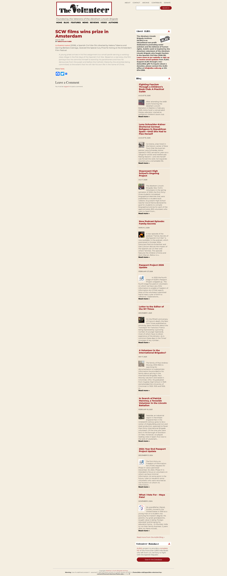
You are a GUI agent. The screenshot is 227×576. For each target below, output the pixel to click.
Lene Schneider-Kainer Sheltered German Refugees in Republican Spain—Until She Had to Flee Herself (152, 129)
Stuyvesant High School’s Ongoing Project (149, 173)
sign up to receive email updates (153, 58)
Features (76, 22)
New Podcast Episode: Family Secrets (151, 222)
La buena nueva (62, 45)
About (127, 3)
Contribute (157, 3)
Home (59, 22)
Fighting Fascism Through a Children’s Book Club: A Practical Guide (151, 88)
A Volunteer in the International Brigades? (152, 351)
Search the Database (153, 560)
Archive (145, 3)
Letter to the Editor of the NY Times (151, 307)
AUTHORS (113, 22)
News (85, 22)
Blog (66, 22)
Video (104, 22)
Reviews (94, 22)
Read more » (143, 116)
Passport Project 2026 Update (151, 266)
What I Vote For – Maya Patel (152, 496)
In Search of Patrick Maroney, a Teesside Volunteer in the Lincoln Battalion (153, 402)
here (62, 69)
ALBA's (139, 548)
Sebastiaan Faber (65, 41)
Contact (136, 3)
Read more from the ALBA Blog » (151, 537)
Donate (167, 3)
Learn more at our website (148, 57)
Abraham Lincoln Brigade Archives (117, 571)
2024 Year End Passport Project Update (152, 450)
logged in (67, 86)
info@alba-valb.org (152, 68)
